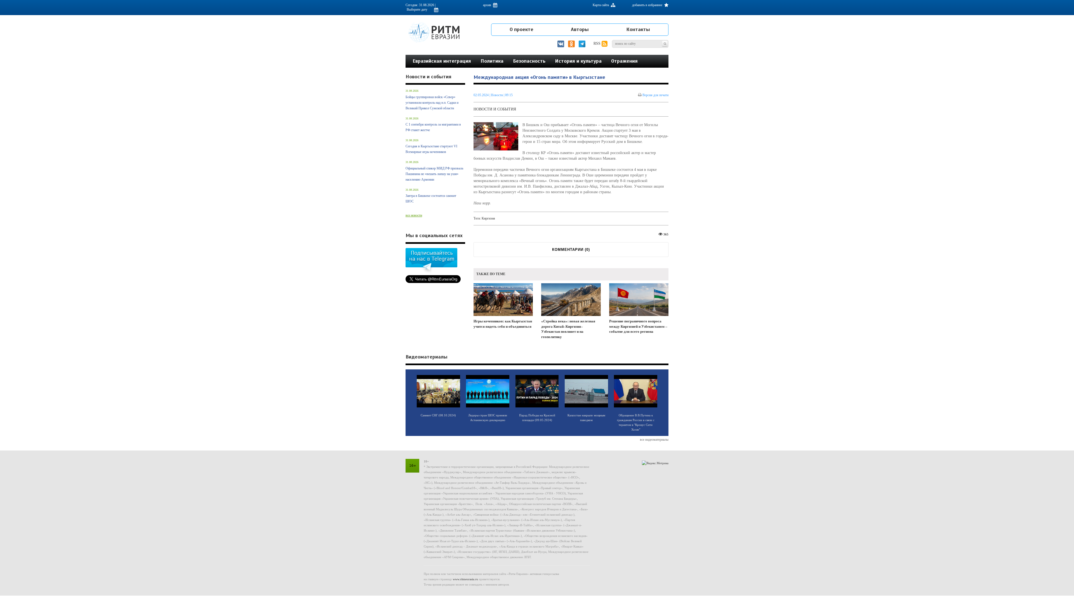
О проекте (521, 29)
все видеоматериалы (654, 440)
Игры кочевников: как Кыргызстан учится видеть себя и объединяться (503, 324)
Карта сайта (601, 5)
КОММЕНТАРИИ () (571, 249)
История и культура (578, 61)
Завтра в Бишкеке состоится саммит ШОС (431, 198)
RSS (597, 43)
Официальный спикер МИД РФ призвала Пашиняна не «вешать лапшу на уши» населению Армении (434, 173)
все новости (414, 215)
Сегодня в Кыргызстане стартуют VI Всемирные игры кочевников (431, 149)
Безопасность (529, 61)
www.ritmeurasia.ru (465, 579)
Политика (492, 61)
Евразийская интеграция (442, 61)
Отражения (624, 61)
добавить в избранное (647, 5)
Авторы (580, 29)
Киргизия (488, 218)
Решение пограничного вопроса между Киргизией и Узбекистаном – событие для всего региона (638, 326)
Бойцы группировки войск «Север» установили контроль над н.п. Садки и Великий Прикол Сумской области (432, 102)
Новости (497, 95)
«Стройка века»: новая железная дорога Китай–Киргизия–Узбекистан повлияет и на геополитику (568, 329)
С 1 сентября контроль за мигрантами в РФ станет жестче (433, 127)
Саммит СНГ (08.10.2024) (438, 415)
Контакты (638, 29)
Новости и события (495, 109)
